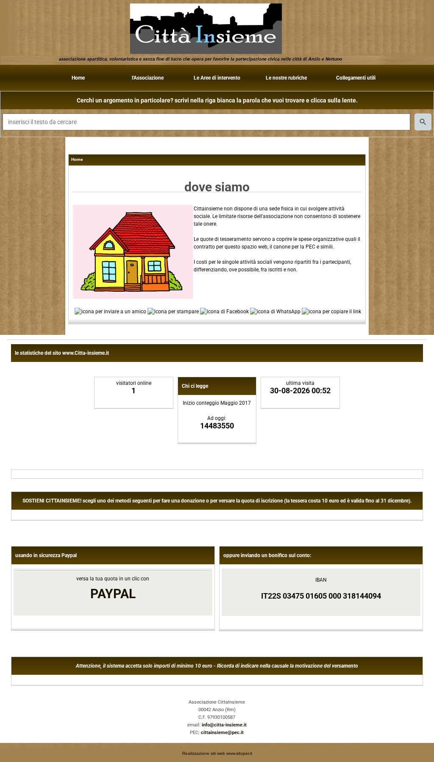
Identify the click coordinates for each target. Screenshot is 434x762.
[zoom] (133, 297)
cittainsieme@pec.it (222, 732)
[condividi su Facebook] (224, 311)
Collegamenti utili (356, 78)
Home (78, 78)
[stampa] (173, 311)
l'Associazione (148, 78)
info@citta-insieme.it (224, 725)
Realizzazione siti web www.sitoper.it (217, 753)
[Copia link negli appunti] (331, 311)
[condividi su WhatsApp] (275, 311)
